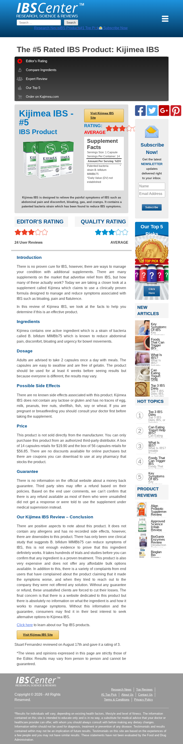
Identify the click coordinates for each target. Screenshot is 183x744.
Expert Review (36, 79)
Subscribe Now (115, 28)
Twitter (152, 110)
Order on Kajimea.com (42, 96)
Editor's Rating (36, 61)
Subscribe (151, 207)
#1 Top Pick (89, 28)
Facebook (140, 110)
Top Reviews (144, 689)
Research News (47, 28)
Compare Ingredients (41, 70)
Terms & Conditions (116, 699)
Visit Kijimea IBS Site (102, 115)
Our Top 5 (33, 88)
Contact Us (145, 694)
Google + (164, 110)
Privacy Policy (143, 699)
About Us (127, 694)
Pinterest (176, 110)
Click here (25, 625)
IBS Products (70, 28)
